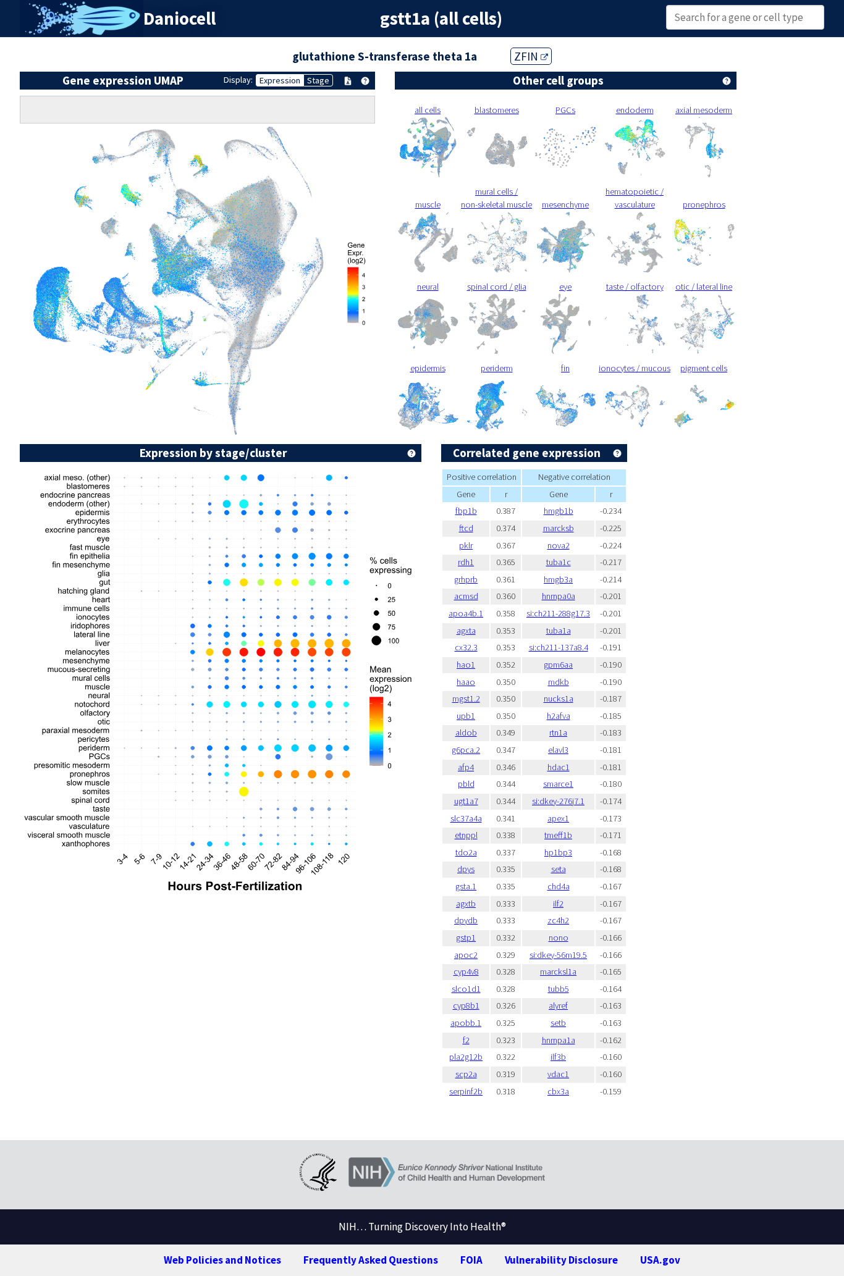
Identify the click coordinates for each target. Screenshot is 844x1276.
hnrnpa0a (558, 596)
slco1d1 (466, 988)
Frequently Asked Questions (370, 1260)
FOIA (471, 1260)
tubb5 (558, 988)
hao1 (466, 664)
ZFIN (527, 56)
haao (466, 681)
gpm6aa (558, 664)
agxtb (466, 903)
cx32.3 (466, 647)
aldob (466, 732)
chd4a (558, 886)
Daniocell (179, 18)
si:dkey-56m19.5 (558, 954)
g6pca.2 (466, 749)
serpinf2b (466, 1091)
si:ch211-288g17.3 (558, 613)
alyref (558, 1005)
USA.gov (660, 1260)
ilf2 (558, 903)
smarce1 (558, 783)
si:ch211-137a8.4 (558, 647)
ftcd (466, 528)
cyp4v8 (466, 971)
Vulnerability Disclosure (561, 1260)
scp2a (466, 1074)
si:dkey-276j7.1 (558, 801)
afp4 (466, 767)
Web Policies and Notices (222, 1260)
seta (558, 869)
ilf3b (558, 1056)
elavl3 (558, 749)
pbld (466, 783)
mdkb (558, 681)
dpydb (466, 920)
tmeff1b (558, 835)
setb (558, 1022)
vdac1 (558, 1074)
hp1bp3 (558, 852)
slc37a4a (466, 818)
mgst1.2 (466, 698)
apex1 (558, 818)
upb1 (466, 715)
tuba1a (558, 630)
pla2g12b (466, 1056)
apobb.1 (465, 1022)
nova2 (558, 545)
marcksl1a (558, 971)
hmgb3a (558, 579)
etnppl (466, 835)
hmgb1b (558, 510)
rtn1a (558, 732)
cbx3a (558, 1091)
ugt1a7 (466, 801)
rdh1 (466, 562)
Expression (280, 80)
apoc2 (466, 954)
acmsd (466, 596)
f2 (466, 1040)
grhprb (466, 579)
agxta (466, 630)
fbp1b (466, 510)
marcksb (558, 528)
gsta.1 (465, 886)
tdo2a (466, 852)
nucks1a (558, 698)
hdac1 (558, 767)
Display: (238, 79)
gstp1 (466, 937)
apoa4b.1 (466, 613)
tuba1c (558, 562)
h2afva (558, 715)
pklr (466, 545)
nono (558, 937)
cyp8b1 (466, 1005)
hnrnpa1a (558, 1040)
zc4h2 (558, 920)
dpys (466, 869)
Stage (318, 80)
